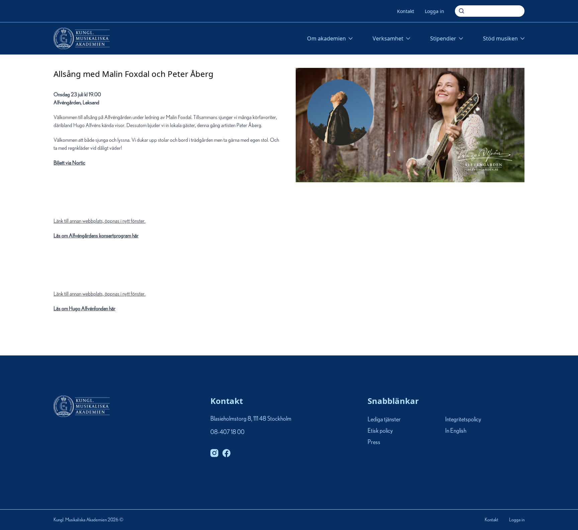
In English (455, 431)
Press (374, 443)
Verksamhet (388, 38)
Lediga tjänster (384, 420)
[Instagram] (214, 453)
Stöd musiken (500, 38)
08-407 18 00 (227, 432)
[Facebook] (226, 453)
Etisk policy (380, 431)
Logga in (434, 11)
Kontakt (405, 11)
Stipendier (443, 38)
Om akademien (326, 38)
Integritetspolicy (463, 420)
